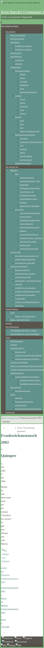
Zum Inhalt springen (9, 26)
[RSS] (4, 645)
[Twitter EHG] (11, 645)
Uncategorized (13, 418)
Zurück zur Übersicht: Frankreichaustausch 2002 (9, 575)
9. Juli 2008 (3, 467)
